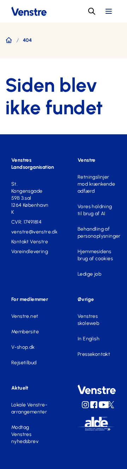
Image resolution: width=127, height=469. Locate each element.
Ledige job (89, 274)
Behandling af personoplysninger (97, 232)
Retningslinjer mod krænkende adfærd (96, 184)
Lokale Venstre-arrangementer (29, 408)
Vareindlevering (29, 252)
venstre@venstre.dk (30, 232)
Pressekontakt (94, 354)
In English (88, 339)
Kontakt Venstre (29, 242)
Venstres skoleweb (88, 319)
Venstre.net (24, 316)
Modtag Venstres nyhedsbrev (24, 434)
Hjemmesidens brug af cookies (95, 255)
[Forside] (8, 40)
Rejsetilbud (23, 363)
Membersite (25, 332)
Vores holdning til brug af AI (95, 210)
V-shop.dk (23, 347)
